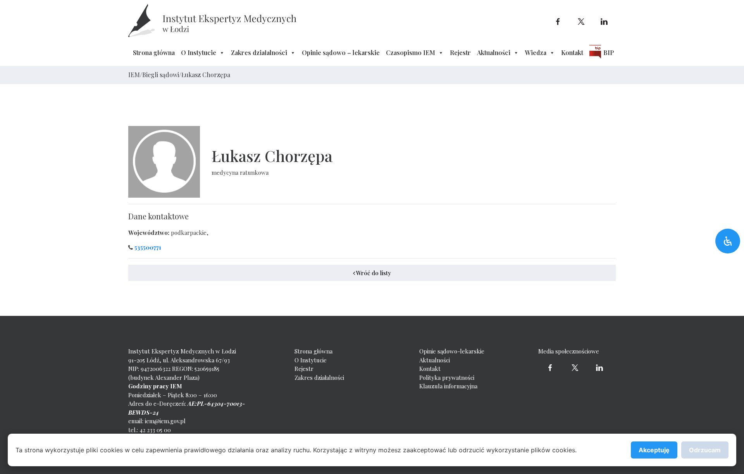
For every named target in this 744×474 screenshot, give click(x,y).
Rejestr (460, 52)
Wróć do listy (373, 273)
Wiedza (535, 52)
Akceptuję (654, 450)
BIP (608, 52)
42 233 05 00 (155, 430)
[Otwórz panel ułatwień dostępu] (727, 241)
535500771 (147, 247)
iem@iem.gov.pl (165, 421)
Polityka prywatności (446, 377)
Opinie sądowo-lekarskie (451, 351)
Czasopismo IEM (410, 52)
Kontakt (572, 52)
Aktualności (493, 52)
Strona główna (154, 52)
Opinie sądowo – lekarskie (341, 52)
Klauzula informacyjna (448, 386)
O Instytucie (198, 52)
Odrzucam (705, 450)
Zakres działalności (259, 52)
